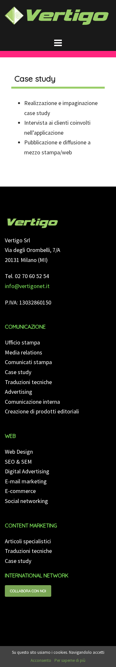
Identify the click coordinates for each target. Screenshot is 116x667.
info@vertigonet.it (27, 286)
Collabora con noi (28, 591)
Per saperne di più (69, 660)
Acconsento (41, 660)
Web (10, 436)
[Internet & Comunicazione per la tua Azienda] (58, 18)
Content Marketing (31, 525)
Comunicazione (25, 327)
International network (36, 575)
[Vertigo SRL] (32, 222)
